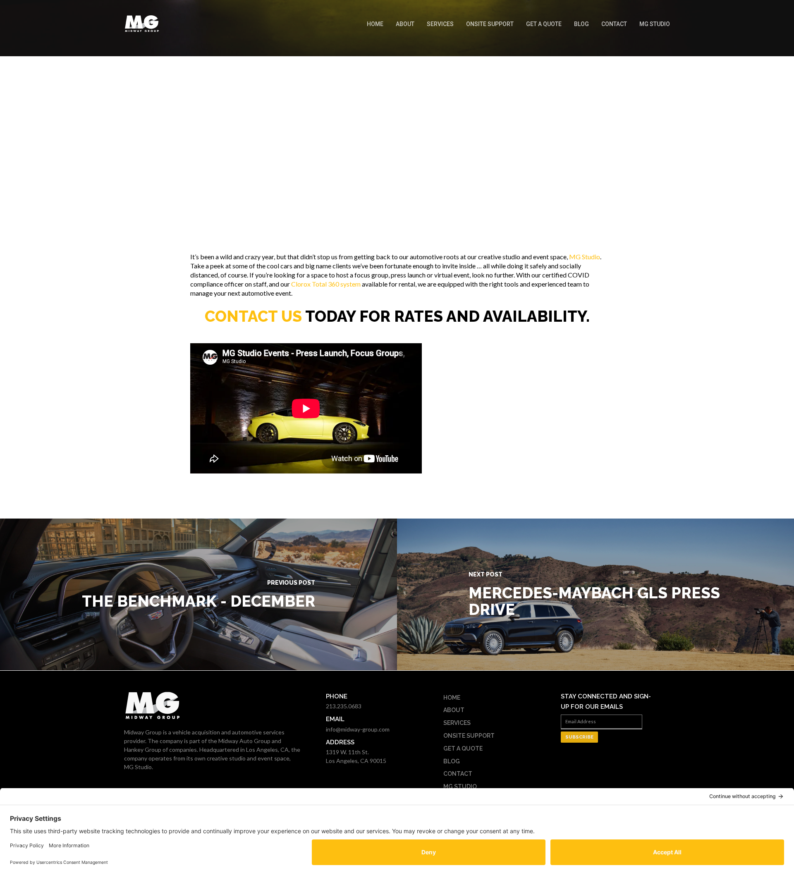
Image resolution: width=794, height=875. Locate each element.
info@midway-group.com (358, 729)
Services (440, 24)
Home (375, 24)
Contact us (253, 316)
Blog (581, 24)
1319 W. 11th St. (347, 751)
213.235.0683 (343, 706)
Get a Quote (544, 24)
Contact (614, 24)
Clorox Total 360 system (326, 284)
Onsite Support (490, 24)
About (405, 24)
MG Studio (654, 24)
